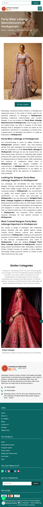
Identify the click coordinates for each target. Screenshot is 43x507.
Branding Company (28, 505)
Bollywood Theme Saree (9, 453)
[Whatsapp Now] (4, 498)
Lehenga (11, 30)
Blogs (3, 422)
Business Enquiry (11, 503)
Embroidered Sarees (7, 445)
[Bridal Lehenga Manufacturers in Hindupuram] (21, 317)
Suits (2, 459)
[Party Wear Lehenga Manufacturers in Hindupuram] (23, 71)
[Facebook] (5, 471)
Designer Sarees (6, 448)
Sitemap (4, 427)
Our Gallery (4, 419)
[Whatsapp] (2, 471)
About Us (4, 416)
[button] (41, 321)
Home (3, 30)
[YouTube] (18, 471)
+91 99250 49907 (9, 387)
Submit (36, 483)
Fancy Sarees (5, 450)
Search (36, 3)
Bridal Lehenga (8, 350)
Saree (3, 442)
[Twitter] (12, 471)
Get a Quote (24, 104)
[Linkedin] (15, 471)
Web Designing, (36, 503)
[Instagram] (9, 471)
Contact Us (5, 424)
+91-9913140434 (9, 390)
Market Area (5, 430)
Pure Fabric (4, 456)
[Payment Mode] (10, 496)
